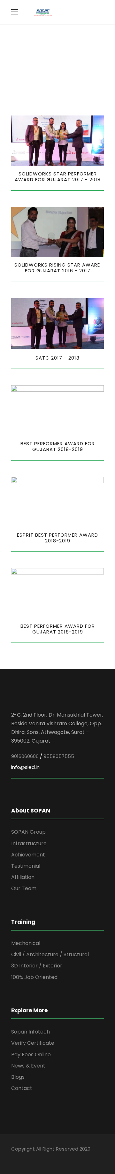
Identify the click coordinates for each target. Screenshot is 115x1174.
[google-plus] (24, 1158)
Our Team (23, 888)
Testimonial (25, 866)
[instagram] (58, 1158)
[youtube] (47, 1158)
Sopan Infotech (30, 1031)
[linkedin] (36, 1158)
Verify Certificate (32, 1043)
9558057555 (58, 756)
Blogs (18, 1077)
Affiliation (22, 877)
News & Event (28, 1065)
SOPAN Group (28, 832)
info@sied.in (25, 767)
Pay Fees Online (31, 1054)
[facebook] (13, 1158)
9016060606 (25, 756)
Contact (21, 1088)
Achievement (28, 854)
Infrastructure (29, 843)
